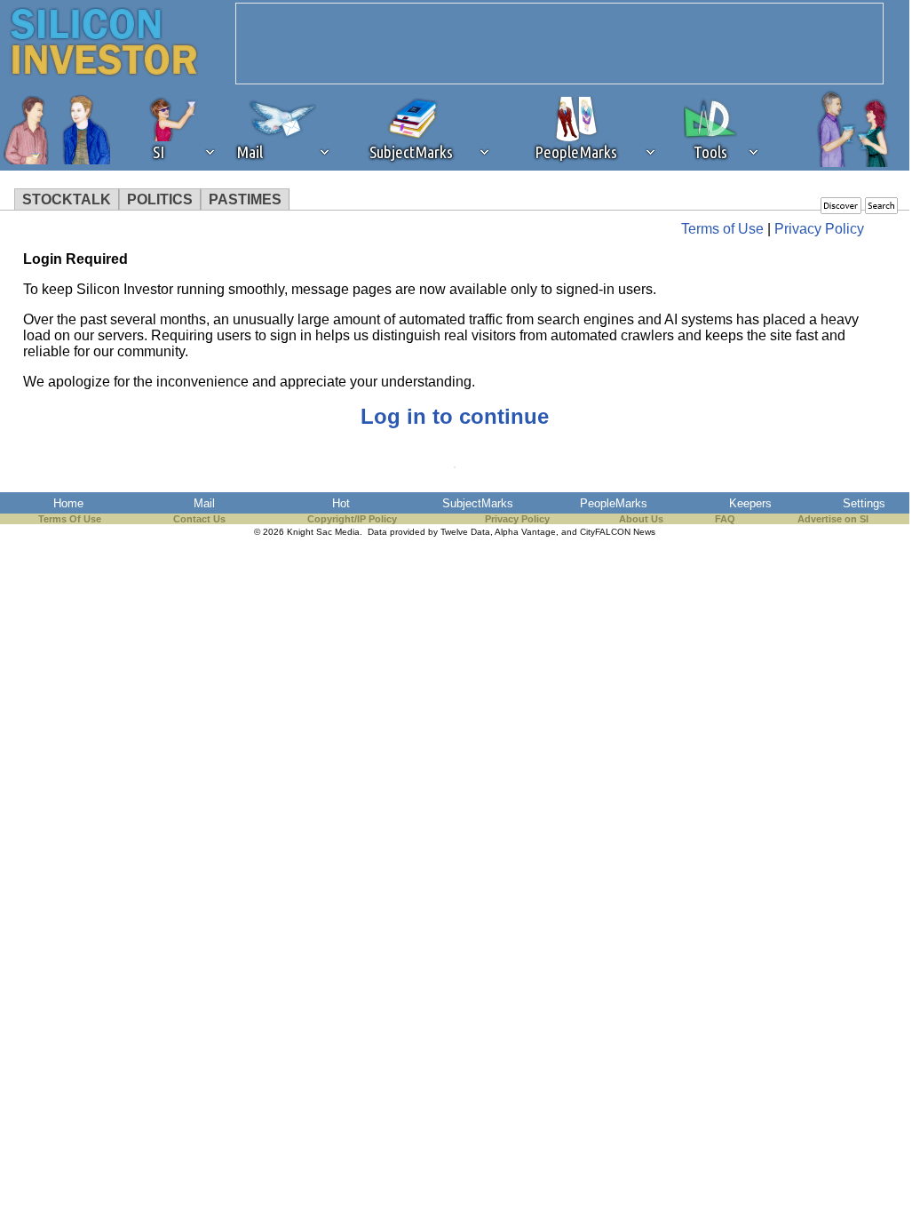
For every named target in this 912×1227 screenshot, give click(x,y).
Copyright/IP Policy (352, 519)
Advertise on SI (832, 519)
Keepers (750, 503)
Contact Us (199, 519)
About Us (641, 519)
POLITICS (160, 199)
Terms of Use (722, 228)
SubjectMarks (477, 503)
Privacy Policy (819, 228)
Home (68, 503)
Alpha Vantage (525, 532)
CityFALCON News (617, 532)
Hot (341, 503)
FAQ (725, 519)
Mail (204, 503)
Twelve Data (465, 532)
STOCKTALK (66, 199)
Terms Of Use (69, 519)
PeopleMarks (613, 503)
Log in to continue (455, 416)
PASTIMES (245, 199)
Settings (864, 503)
